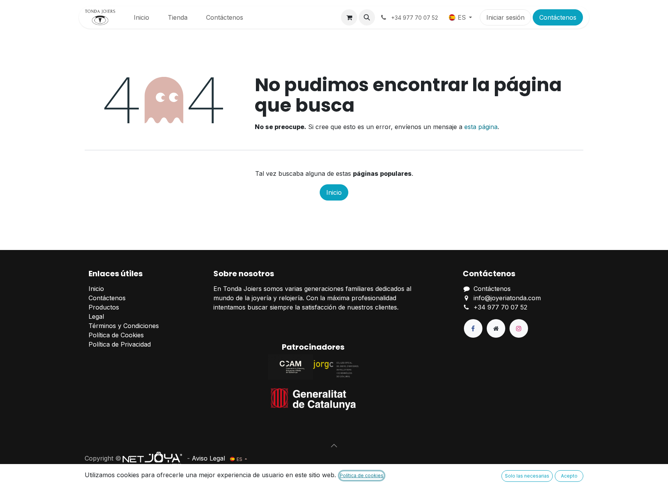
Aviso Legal (208, 458)
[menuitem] (141, 17)
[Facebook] (473, 328)
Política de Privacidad (120, 344)
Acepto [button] (569, 476)
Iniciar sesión (505, 17)
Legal (96, 316)
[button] (367, 17)
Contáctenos (557, 17)
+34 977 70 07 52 (500, 307)
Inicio (334, 192)
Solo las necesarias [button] (527, 476)
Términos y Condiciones (124, 326)
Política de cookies (361, 475)
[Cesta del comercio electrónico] (349, 17)
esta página (481, 127)
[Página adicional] (496, 328)
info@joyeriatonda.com (507, 298)
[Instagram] (519, 328)
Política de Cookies (116, 335)
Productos (104, 307)
